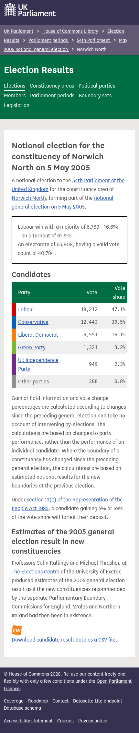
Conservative (33, 322)
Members (15, 95)
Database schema (22, 708)
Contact (60, 701)
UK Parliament (18, 31)
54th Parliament (94, 40)
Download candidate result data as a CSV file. (64, 640)
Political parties (97, 86)
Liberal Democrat (38, 335)
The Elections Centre (35, 572)
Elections (14, 86)
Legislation (16, 105)
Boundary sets (95, 95)
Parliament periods (48, 40)
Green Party (32, 347)
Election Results (39, 70)
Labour (26, 309)
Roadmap (38, 701)
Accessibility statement (28, 721)
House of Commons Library (70, 31)
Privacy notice (92, 721)
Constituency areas (52, 86)
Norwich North (29, 198)
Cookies (65, 721)
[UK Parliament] (30, 10)
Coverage (14, 701)
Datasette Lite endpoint (97, 701)
